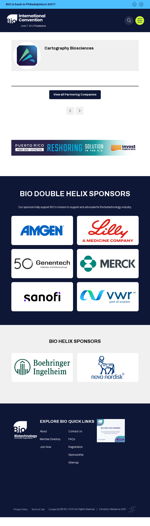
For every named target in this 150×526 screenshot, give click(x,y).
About (43, 431)
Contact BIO (54, 509)
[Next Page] (79, 111)
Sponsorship (75, 454)
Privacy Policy (20, 509)
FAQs (71, 439)
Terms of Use (38, 509)
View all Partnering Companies (75, 94)
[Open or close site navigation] (139, 20)
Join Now (45, 447)
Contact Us (75, 431)
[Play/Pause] (141, 4)
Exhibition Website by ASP (112, 509)
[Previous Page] (70, 111)
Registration (75, 447)
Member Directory (50, 439)
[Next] (134, 4)
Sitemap (73, 462)
